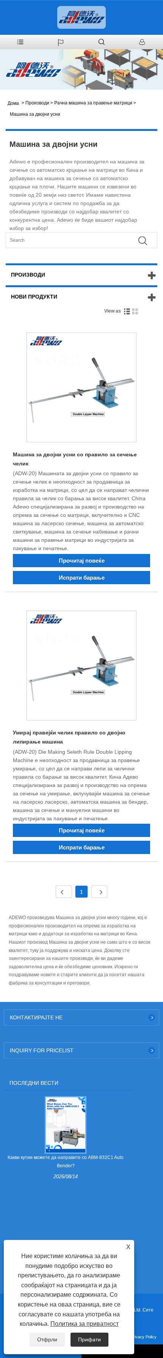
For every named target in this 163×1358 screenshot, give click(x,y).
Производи (37, 103)
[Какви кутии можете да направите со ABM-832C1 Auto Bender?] (65, 1124)
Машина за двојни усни (35, 114)
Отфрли (47, 1339)
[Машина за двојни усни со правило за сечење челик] (81, 389)
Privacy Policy (143, 1337)
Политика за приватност (84, 1324)
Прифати (89, 1339)
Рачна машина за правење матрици (93, 103)
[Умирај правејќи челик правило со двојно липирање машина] (81, 667)
